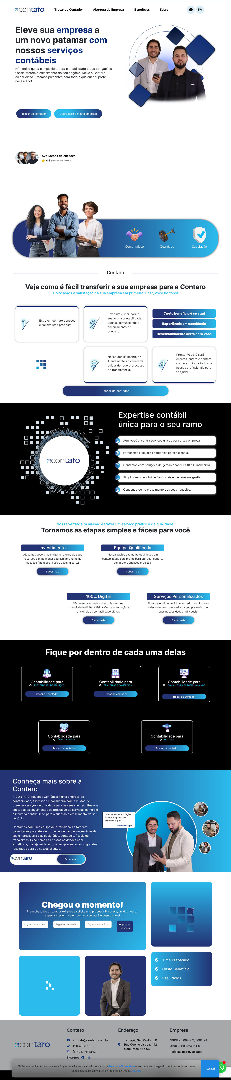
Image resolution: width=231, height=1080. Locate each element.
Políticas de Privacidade (186, 1051)
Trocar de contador (34, 113)
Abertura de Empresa (108, 10)
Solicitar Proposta (125, 926)
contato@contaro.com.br (90, 1040)
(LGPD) (136, 1071)
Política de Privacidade (122, 1067)
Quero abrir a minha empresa (78, 113)
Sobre (164, 10)
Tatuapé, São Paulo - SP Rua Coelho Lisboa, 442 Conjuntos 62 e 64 (140, 1044)
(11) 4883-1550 (83, 1046)
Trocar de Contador (68, 10)
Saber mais (52, 571)
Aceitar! (210, 1069)
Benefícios (142, 10)
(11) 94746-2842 (84, 1051)
